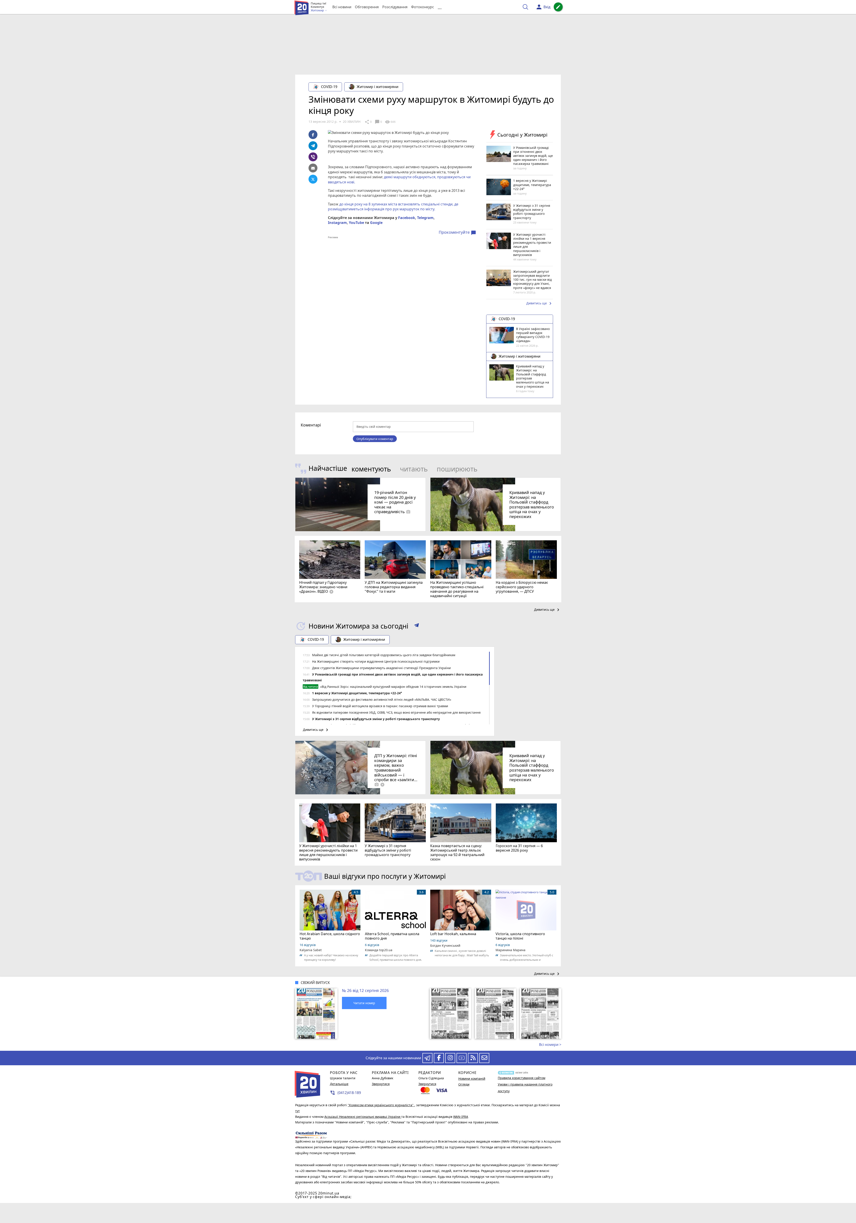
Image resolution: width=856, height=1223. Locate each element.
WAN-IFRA (460, 1116)
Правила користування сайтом (521, 1078)
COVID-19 (329, 86)
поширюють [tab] (457, 468)
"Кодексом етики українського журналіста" (381, 1105)
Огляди (463, 1084)
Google (376, 222)
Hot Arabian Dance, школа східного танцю (330, 936)
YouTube (356, 222)
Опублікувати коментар (374, 439)
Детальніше (339, 1084)
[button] (416, 626)
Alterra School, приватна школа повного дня (392, 936)
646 (390, 121)
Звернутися (381, 1084)
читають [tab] (414, 468)
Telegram (425, 217)
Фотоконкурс (422, 6)
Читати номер (364, 1003)
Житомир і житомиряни (377, 86)
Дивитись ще (539, 303)
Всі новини (341, 6)
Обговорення (367, 6)
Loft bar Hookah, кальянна (453, 934)
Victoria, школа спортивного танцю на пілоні (520, 936)
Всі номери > (550, 1044)
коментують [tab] (371, 468)
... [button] (440, 7)
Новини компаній (471, 1078)
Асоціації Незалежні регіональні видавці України (362, 1116)
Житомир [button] (318, 10)
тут (297, 1111)
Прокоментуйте (457, 232)
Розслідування (394, 6)
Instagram (337, 222)
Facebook (406, 217)
